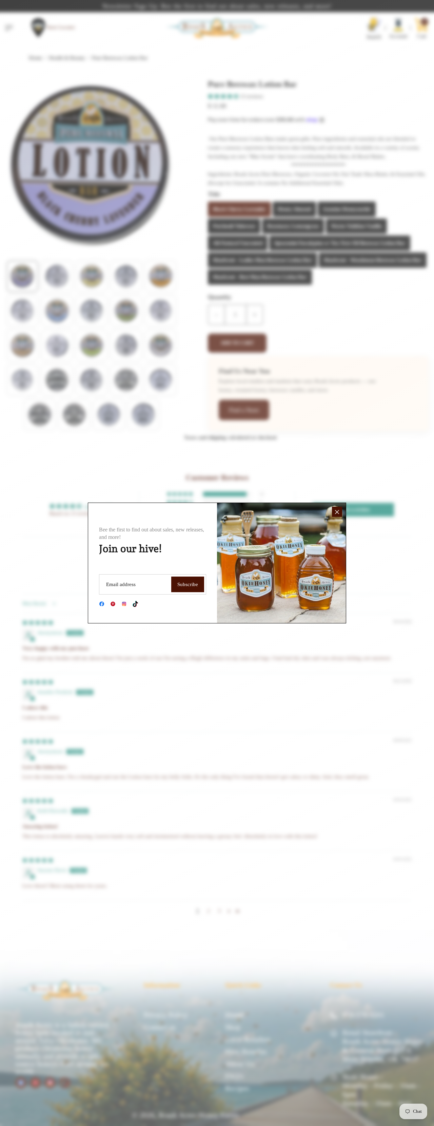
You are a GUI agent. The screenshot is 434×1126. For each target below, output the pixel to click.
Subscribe (187, 584)
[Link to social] (101, 604)
